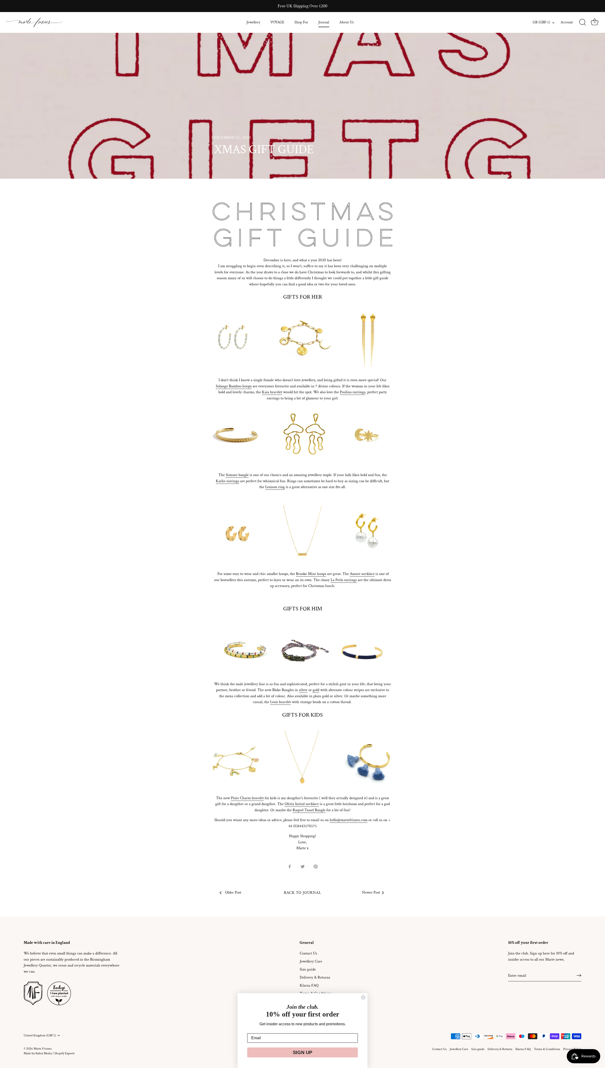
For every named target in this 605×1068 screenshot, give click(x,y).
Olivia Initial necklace (302, 803)
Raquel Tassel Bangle (309, 810)
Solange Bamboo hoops (234, 386)
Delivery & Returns (315, 977)
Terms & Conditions (547, 1049)
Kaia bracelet (272, 392)
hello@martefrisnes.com (348, 820)
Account (567, 22)
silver (303, 689)
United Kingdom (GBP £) (40, 1035)
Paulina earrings (352, 392)
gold (316, 689)
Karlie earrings (227, 481)
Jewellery (253, 22)
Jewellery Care (311, 961)
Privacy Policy (572, 1049)
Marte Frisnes (43, 1048)
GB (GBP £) (541, 22)
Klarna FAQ (309, 985)
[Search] (582, 22)
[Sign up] (579, 975)
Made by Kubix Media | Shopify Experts (49, 1053)
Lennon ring (275, 487)
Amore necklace (362, 573)
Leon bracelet (280, 702)
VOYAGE (277, 22)
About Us (346, 22)
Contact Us (308, 953)
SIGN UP (302, 1052)
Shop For (301, 22)
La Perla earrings (344, 580)
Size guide (308, 969)
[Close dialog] (363, 997)
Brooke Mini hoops (311, 573)
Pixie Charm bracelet (247, 798)
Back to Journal (302, 892)
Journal (323, 22)
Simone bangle (237, 474)
